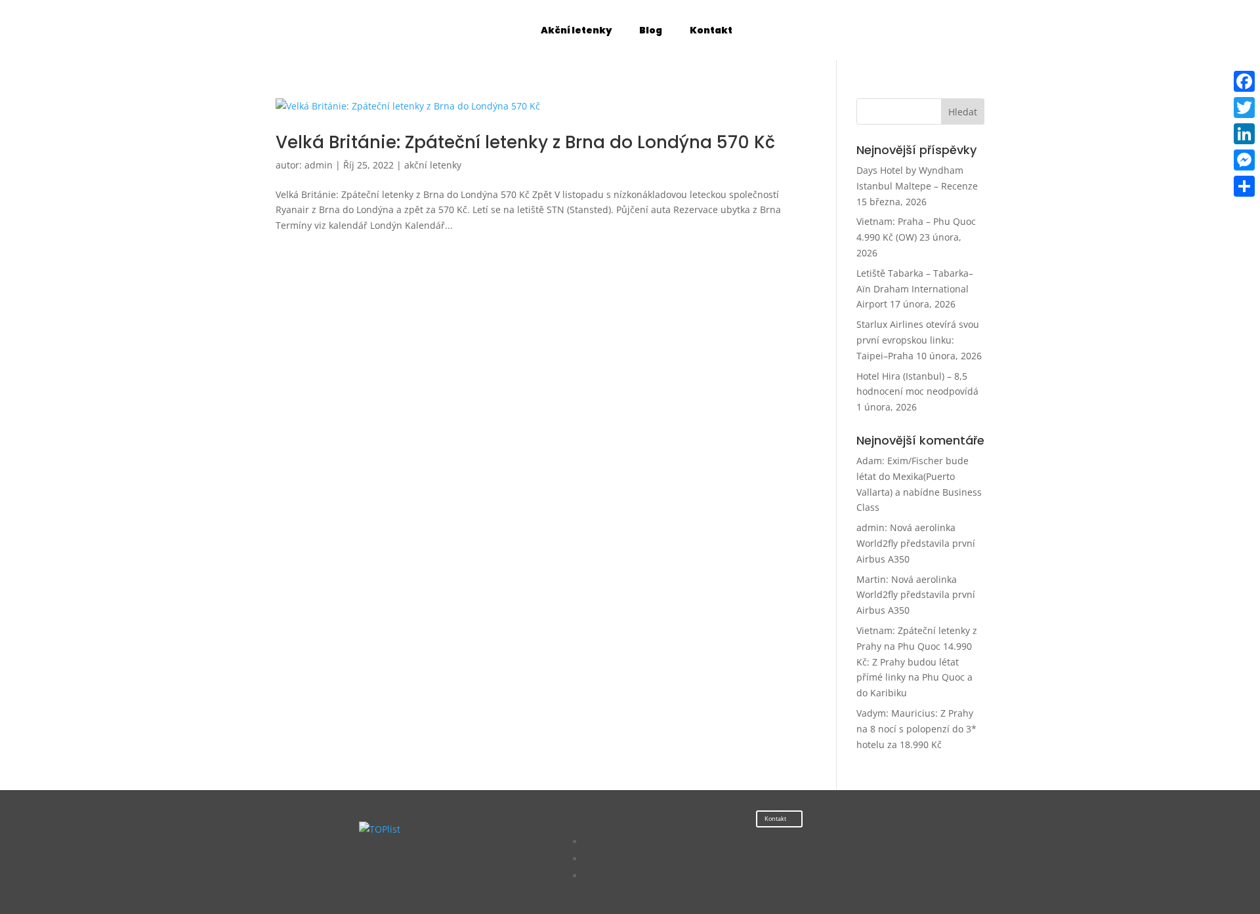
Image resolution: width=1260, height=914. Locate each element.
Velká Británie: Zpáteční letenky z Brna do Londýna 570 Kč (525, 142)
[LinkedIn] (1244, 134)
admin (318, 165)
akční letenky (432, 165)
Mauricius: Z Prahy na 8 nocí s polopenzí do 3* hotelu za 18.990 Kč (916, 729)
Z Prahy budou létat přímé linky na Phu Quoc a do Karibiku (914, 678)
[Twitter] (1244, 107)
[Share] (1244, 186)
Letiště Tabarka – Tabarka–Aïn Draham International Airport (914, 289)
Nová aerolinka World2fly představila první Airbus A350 (915, 543)
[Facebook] (1244, 81)
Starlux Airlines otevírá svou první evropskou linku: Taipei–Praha (917, 340)
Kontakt (775, 818)
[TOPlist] (379, 829)
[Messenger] (1244, 160)
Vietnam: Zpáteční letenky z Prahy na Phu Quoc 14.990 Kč (916, 646)
